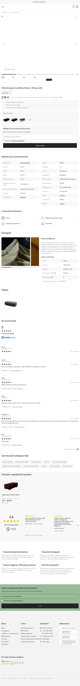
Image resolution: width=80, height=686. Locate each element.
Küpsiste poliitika (46, 678)
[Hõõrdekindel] (52, 277)
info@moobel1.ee (47, 636)
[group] (35, 524)
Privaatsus (23, 678)
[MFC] (63, 183)
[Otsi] (74, 7)
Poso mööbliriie (48, 238)
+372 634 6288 (47, 631)
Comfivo (62, 195)
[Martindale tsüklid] (55, 273)
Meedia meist (5, 636)
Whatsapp (45, 642)
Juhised (62, 204)
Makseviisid (24, 631)
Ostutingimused (34, 678)
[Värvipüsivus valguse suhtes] (62, 281)
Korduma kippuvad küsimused (30, 639)
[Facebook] (63, 678)
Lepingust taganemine (28, 642)
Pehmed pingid (15, 12)
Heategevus (5, 631)
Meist (3, 628)
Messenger (45, 639)
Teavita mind (40, 145)
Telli (40, 606)
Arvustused (5, 642)
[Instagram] (67, 678)
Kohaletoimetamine (27, 628)
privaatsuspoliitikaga (17, 141)
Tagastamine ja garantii (28, 636)
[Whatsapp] (77, 678)
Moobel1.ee (5, 12)
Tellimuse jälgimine (26, 633)
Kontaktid (4, 644)
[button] (40, 2)
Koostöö (4, 639)
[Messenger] (73, 678)
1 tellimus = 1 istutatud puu (10, 633)
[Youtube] (70, 678)
